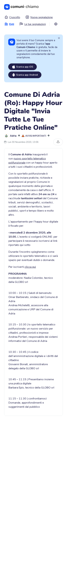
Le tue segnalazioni (35, 24)
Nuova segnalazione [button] (41, 17)
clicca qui (30, 267)
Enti (11, 24)
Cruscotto (14, 17)
